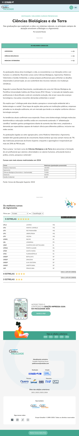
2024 (67, 337)
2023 (61, 337)
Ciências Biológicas (12, 56)
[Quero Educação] (24, 382)
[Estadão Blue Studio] (47, 373)
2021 (51, 337)
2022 (56, 337)
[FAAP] (48, 382)
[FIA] (56, 382)
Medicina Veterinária (12, 61)
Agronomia (9, 51)
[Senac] (34, 382)
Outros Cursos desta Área (38, 433)
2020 (45, 337)
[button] (71, 7)
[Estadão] (9, 2)
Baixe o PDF (41, 314)
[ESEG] (41, 382)
